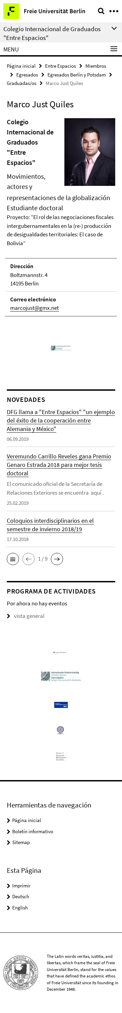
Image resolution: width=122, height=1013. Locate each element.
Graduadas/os (21, 83)
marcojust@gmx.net (34, 307)
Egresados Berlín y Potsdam (76, 74)
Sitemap (21, 842)
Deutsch (20, 896)
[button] (13, 559)
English (20, 907)
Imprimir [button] (21, 885)
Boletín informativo (32, 831)
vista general (29, 616)
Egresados (27, 74)
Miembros (95, 66)
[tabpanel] (61, 217)
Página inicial (21, 66)
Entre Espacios (60, 66)
